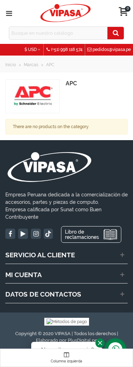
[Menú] (8, 13)
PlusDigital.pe (83, 340)
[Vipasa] (65, 13)
